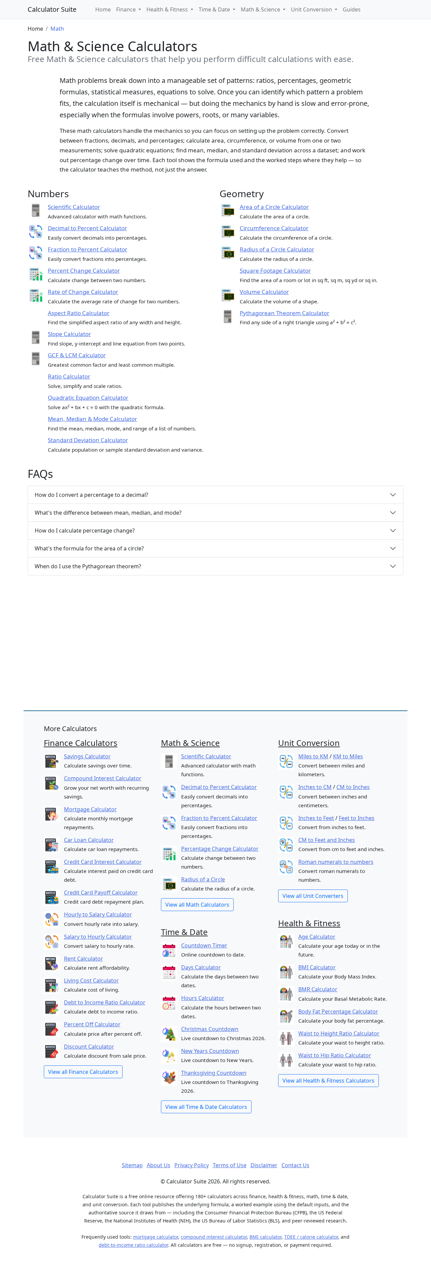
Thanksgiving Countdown (213, 1073)
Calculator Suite (52, 9)
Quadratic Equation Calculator (88, 397)
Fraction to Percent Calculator (87, 249)
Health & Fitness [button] (167, 9)
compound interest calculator (214, 1237)
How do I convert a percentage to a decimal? (91, 494)
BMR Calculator (317, 989)
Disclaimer (264, 1165)
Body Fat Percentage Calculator (338, 1011)
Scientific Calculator (74, 207)
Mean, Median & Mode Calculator (92, 419)
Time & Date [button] (215, 9)
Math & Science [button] (261, 9)
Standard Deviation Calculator (88, 440)
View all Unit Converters (313, 896)
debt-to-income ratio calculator (133, 1245)
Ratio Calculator (69, 376)
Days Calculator (201, 967)
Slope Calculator (69, 334)
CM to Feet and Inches (326, 840)
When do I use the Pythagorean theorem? (88, 566)
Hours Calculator (202, 998)
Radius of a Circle (203, 879)
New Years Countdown (210, 1051)
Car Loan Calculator (89, 840)
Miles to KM (313, 756)
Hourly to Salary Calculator (98, 914)
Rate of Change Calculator (83, 292)
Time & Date (184, 931)
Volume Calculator (264, 292)
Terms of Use (229, 1165)
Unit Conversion (309, 742)
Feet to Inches (356, 818)
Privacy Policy (191, 1165)
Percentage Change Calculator (220, 848)
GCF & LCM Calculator (77, 355)
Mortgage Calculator (90, 809)
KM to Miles (348, 756)
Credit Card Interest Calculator (103, 862)
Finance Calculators (81, 742)
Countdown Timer (204, 945)
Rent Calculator (83, 958)
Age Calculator (316, 936)
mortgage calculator (155, 1237)
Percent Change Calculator (84, 270)
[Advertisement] (215, 647)
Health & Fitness (309, 923)
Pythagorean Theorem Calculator (284, 313)
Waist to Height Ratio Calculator (338, 1033)
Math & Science (190, 742)
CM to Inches (353, 787)
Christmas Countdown (209, 1029)
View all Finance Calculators (83, 1072)
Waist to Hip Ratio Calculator (334, 1055)
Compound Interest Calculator (102, 778)
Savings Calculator (87, 756)
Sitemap (132, 1165)
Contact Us (295, 1165)
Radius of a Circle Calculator (277, 249)
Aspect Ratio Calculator (78, 313)
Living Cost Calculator (91, 980)
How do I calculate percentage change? (85, 530)
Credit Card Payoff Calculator (101, 892)
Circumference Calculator (274, 228)
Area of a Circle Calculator (274, 207)
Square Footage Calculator (275, 270)
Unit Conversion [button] (312, 9)
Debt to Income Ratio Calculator (104, 1002)
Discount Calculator (89, 1046)
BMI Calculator (317, 967)
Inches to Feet (316, 818)
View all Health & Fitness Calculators (328, 1080)
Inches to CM (315, 787)
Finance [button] (126, 9)
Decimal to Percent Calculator (87, 228)
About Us (158, 1165)
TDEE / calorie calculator (311, 1237)
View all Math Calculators (197, 904)
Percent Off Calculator (92, 1024)
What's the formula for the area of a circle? (89, 548)
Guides (352, 9)
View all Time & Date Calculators (206, 1107)
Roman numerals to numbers (335, 862)
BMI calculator (265, 1237)
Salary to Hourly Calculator (98, 936)
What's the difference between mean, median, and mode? (108, 512)
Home (103, 9)
